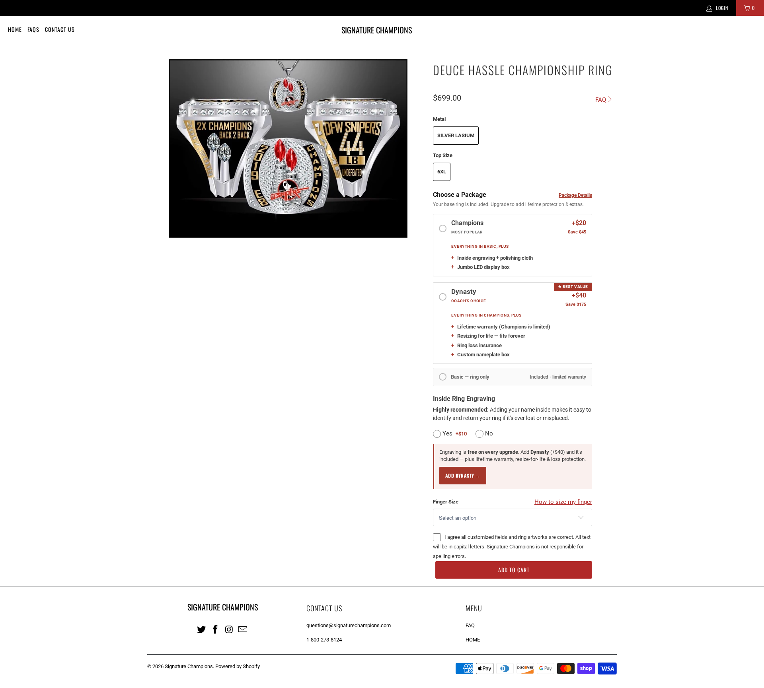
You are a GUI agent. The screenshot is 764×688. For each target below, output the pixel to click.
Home (15, 29)
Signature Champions (189, 666)
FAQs (33, 29)
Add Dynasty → (462, 475)
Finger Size (445, 502)
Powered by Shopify (237, 666)
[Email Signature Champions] (243, 629)
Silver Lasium (455, 135)
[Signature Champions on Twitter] (202, 629)
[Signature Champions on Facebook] (216, 629)
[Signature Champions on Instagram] (229, 629)
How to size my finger (563, 501)
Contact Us (60, 29)
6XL (441, 172)
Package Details (575, 195)
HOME (473, 640)
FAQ (600, 99)
